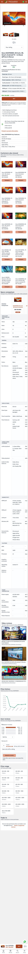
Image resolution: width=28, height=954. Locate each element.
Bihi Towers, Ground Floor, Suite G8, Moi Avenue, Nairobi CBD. (14, 122)
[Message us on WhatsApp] (23, 1)
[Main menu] (2, 1)
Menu (24, 952)
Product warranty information (10, 131)
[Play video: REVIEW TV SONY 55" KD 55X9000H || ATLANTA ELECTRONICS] (14, 633)
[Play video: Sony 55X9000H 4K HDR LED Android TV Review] (14, 654)
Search (17, 952)
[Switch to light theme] (26, 1)
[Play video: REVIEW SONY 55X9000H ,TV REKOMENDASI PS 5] (14, 673)
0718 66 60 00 (8, 128)
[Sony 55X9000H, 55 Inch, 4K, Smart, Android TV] (18, 300)
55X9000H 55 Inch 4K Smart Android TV (18, 306)
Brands (10, 952)
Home (3, 952)
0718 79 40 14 (8, 125)
